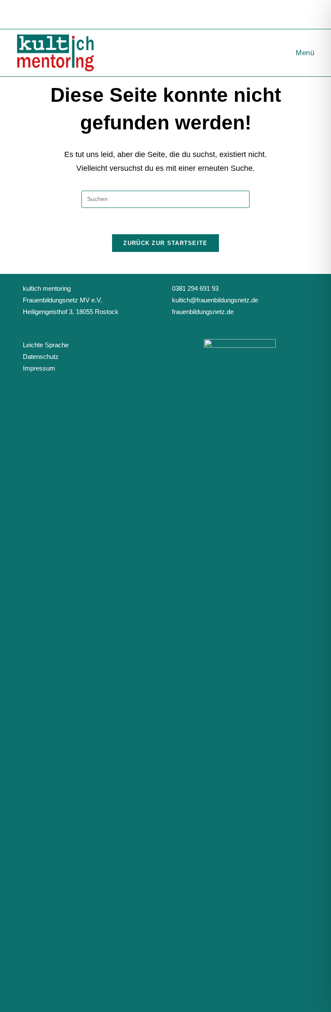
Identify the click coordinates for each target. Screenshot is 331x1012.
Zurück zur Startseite (165, 243)
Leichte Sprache (46, 345)
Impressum (39, 368)
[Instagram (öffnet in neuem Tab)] (172, 13)
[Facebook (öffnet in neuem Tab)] (160, 13)
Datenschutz (41, 356)
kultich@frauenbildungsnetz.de (215, 300)
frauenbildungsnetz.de (203, 311)
